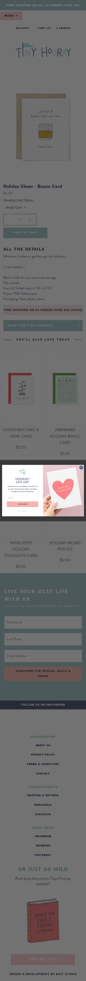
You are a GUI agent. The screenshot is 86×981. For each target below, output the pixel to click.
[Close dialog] (81, 467)
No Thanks (22, 511)
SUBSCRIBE (22, 504)
